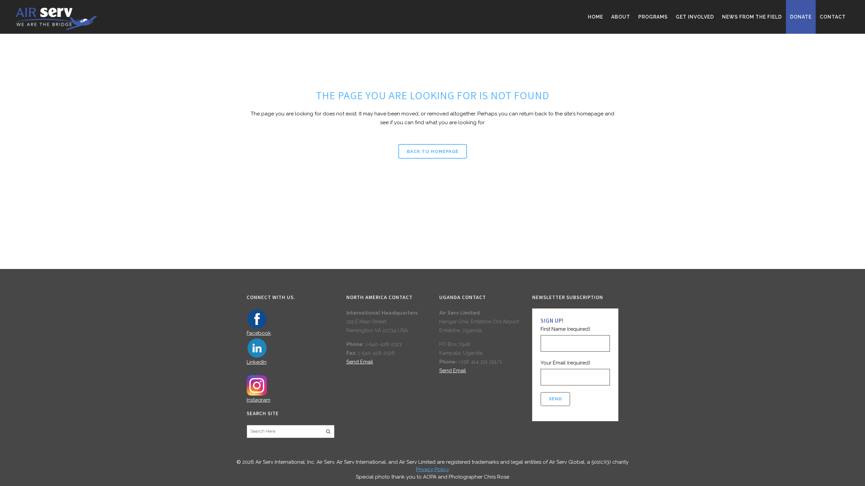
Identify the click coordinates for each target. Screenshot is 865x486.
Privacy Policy (432, 469)
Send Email (359, 362)
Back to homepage (433, 151)
